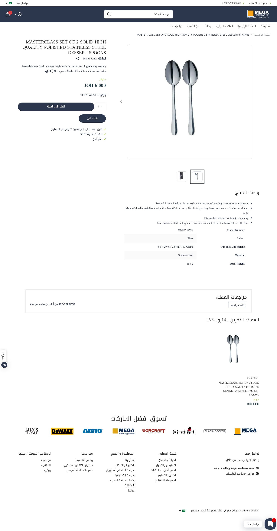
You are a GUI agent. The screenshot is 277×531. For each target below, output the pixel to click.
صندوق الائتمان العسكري (78, 465)
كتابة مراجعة (238, 305)
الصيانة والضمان (168, 460)
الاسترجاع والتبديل (166, 465)
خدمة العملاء (168, 453)
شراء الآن (92, 118)
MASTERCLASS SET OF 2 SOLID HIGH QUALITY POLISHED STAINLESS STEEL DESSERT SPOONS (239, 389)
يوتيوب (47, 470)
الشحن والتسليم (167, 475)
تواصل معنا (22, 3)
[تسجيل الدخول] (18, 14)
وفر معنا (87, 453)
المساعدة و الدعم (123, 453)
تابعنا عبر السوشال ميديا (35, 453)
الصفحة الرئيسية (246, 26)
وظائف (207, 26)
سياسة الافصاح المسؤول (120, 470)
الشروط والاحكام (125, 465)
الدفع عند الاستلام (166, 480)
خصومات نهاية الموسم (80, 470)
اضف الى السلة (56, 106)
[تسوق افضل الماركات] (245, 431)
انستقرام (46, 465)
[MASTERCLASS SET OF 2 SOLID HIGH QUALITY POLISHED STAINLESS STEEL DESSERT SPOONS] (236, 350)
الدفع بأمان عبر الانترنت (164, 470)
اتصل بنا (130, 460)
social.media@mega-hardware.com (234, 468)
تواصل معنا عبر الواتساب (240, 473)
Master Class (90, 58)
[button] (121, 101)
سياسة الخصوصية (125, 475)
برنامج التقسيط (84, 460)
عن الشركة (193, 26)
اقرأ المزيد (50, 71)
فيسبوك (46, 460)
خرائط (131, 490)
